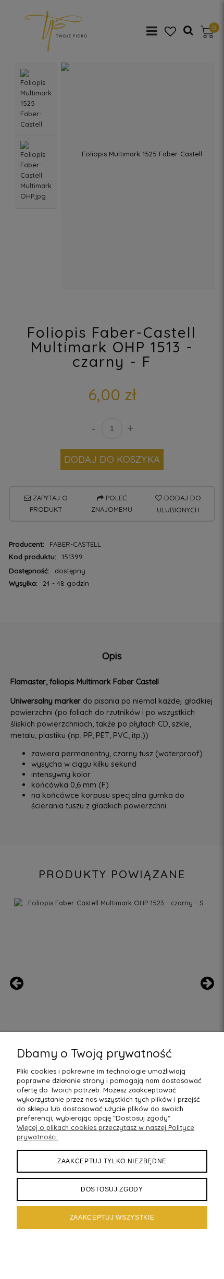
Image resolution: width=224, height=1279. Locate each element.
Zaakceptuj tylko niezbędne (112, 1161)
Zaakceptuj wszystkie (112, 1217)
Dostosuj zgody (112, 1189)
